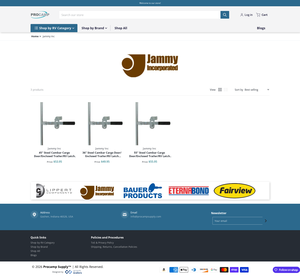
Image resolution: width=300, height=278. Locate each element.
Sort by (239, 89)
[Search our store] (224, 15)
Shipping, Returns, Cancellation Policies (114, 246)
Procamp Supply (55, 267)
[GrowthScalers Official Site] (73, 272)
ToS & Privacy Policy (102, 242)
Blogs (34, 255)
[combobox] (144, 15)
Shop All (35, 251)
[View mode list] (226, 90)
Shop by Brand (39, 246)
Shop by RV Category (43, 242)
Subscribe (265, 221)
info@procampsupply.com (146, 216)
